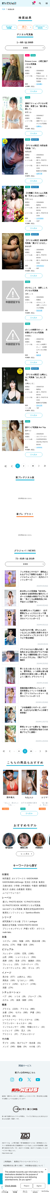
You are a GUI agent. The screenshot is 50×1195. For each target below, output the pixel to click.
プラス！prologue (29, 921)
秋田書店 (7, 878)
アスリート (11, 1034)
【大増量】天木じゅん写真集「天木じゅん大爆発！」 (36, 194)
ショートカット (26, 957)
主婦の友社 (8, 886)
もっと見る (25, 854)
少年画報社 (26, 886)
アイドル (28, 1009)
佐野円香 (39, 173)
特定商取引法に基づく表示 (13, 1166)
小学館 (17, 886)
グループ (35, 996)
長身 (21, 961)
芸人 (26, 1030)
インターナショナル (15, 968)
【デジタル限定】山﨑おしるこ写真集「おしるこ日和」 (36, 377)
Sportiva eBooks (33, 912)
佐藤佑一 (39, 126)
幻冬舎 (35, 882)
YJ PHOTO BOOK (32, 902)
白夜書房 (21, 889)
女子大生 (10, 1016)
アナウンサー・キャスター (18, 1023)
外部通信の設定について (34, 1166)
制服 (25, 941)
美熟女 (9, 980)
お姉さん (25, 977)
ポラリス (41, 928)
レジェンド (11, 1030)
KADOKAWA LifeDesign (13, 882)
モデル (22, 1012)
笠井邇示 (39, 84)
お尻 (8, 957)
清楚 (8, 987)
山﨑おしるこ (30, 383)
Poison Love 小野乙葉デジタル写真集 (36, 62)
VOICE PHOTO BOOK (28, 925)
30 (33, 466)
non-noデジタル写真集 (13, 909)
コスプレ (10, 941)
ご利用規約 (7, 1162)
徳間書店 (43, 886)
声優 (36, 1012)
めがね (9, 945)
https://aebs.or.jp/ (7, 1153)
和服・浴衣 (26, 945)
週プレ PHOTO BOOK (13, 902)
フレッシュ (11, 964)
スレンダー (12, 953)
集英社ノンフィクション (14, 912)
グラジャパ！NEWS (40, 27)
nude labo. (7, 932)
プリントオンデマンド (13, 928)
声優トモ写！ (30, 928)
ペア (8, 996)
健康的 (35, 961)
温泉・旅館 (25, 1000)
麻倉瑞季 (28, 246)
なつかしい (26, 980)
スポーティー (30, 964)
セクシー (28, 984)
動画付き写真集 (10, 925)
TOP (3, 9)
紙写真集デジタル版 (12, 921)
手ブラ (9, 1043)
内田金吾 (28, 152)
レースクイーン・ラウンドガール (21, 1020)
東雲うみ (28, 112)
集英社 (42, 882)
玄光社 (28, 882)
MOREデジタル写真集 (30, 905)
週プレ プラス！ (24, 27)
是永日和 (39, 405)
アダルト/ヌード (27, 1034)
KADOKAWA (32, 878)
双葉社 (29, 889)
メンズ (9, 1046)
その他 (35, 1046)
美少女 (9, 977)
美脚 (8, 961)
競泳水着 (39, 941)
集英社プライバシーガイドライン (26, 1162)
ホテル (9, 1000)
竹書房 (35, 886)
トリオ (20, 996)
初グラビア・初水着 (29, 1043)
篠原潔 (38, 355)
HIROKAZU (40, 265)
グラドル (11, 1009)
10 (31, 751)
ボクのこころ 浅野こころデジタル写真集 (36, 289)
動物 (22, 1046)
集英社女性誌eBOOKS (34, 909)
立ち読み (33, 91)
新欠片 (6, 889)
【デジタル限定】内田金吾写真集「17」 (36, 146)
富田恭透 (39, 310)
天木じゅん (29, 199)
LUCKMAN (39, 218)
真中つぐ (28, 431)
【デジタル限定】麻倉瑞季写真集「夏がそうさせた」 (36, 241)
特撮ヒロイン (36, 1027)
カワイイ (11, 984)
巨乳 (28, 953)
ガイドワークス (19, 878)
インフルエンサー (14, 1027)
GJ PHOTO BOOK (11, 905)
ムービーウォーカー (12, 893)
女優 (8, 1012)
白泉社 (13, 889)
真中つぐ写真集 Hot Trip (35, 427)
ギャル (34, 968)
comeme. (39, 447)
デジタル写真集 (9, 27)
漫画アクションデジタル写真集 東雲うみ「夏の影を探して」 (36, 106)
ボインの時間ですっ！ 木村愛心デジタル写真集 (36, 331)
